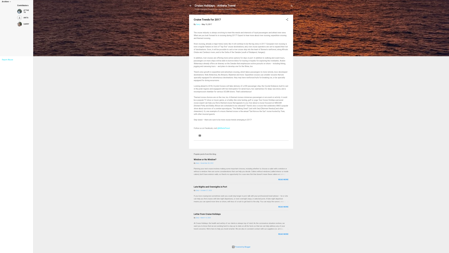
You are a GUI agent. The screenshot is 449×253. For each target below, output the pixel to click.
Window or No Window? (205, 159)
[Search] (291, 6)
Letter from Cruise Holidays (207, 214)
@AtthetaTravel (223, 128)
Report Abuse (7, 60)
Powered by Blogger (242, 247)
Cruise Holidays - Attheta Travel (215, 5)
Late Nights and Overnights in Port (210, 187)
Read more (283, 180)
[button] (287, 20)
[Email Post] (199, 136)
